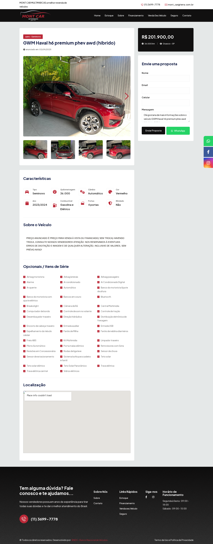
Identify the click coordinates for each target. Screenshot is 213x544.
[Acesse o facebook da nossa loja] (146, 497)
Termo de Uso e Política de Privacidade (174, 540)
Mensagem (148, 109)
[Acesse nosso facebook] (208, 152)
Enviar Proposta (153, 130)
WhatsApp (179, 130)
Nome (145, 72)
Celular (146, 97)
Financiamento (136, 15)
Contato (186, 15)
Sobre (121, 15)
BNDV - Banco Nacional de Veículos (90, 540)
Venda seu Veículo (157, 15)
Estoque (109, 15)
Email (145, 85)
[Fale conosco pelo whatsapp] (208, 141)
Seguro (174, 15)
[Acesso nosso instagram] (208, 163)
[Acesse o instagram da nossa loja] (153, 497)
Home (97, 15)
